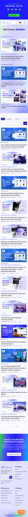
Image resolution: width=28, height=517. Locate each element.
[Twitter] (10, 512)
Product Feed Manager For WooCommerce (11, 265)
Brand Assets (18, 502)
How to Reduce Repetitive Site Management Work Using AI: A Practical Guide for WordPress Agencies (13, 368)
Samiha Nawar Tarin (5, 321)
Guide (2, 104)
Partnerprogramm (19, 500)
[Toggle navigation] (24, 23)
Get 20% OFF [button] (13, 15)
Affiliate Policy (4, 498)
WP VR (15, 54)
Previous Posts (12, 426)
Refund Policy (4, 495)
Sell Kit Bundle (18, 478)
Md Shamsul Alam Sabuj (6, 345)
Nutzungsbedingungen (6, 490)
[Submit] (10, 477)
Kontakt (17, 505)
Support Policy (4, 500)
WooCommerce (4, 142)
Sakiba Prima (4, 372)
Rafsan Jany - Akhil (5, 60)
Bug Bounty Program (6, 502)
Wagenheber (18, 474)
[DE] (20, 23)
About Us (17, 490)
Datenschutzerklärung (6, 493)
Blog (16, 493)
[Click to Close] (26, 10)
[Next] (25, 119)
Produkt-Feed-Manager (20, 471)
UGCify (17, 476)
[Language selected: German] (20, 23)
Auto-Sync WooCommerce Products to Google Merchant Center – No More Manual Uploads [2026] (13, 269)
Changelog (17, 498)
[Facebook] (6, 512)
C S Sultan (3, 273)
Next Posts (16, 426)
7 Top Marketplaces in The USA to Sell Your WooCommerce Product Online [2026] (13, 84)
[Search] (25, 123)
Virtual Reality (10, 54)
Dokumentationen (19, 495)
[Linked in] (14, 512)
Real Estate (3, 54)
